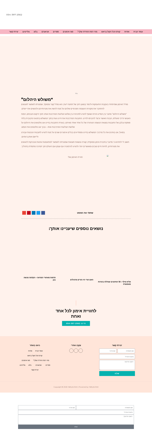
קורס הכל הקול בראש (110, 31)
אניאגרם (45, 31)
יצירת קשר (13, 31)
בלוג (35, 31)
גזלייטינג (26, 31)
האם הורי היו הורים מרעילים (81, 280)
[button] (43, 213)
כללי (76, 93)
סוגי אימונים (68, 31)
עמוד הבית (138, 31)
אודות (126, 31)
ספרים (56, 31)
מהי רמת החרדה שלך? (87, 31)
